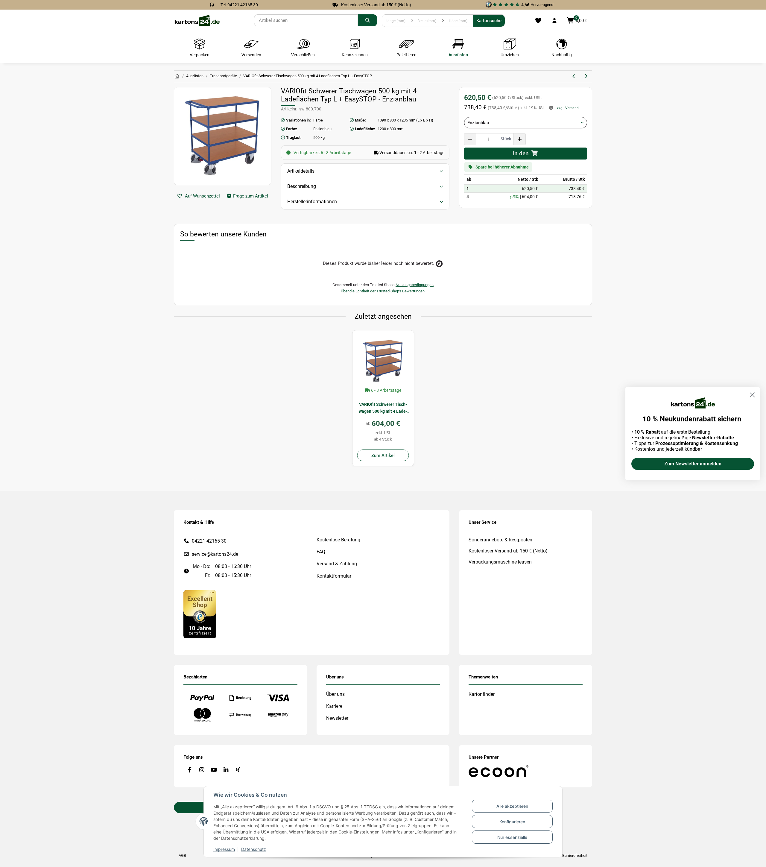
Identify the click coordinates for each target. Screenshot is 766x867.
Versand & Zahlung (337, 564)
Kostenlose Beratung (338, 540)
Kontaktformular (334, 576)
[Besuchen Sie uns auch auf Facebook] (189, 770)
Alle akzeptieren (512, 806)
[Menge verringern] (470, 139)
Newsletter (337, 718)
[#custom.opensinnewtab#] (199, 614)
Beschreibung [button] (301, 186)
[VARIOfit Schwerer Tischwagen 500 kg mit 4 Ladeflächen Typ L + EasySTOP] (383, 361)
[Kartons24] (197, 20)
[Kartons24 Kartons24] (177, 76)
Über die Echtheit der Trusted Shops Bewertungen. (383, 291)
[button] (554, 21)
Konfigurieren (512, 821)
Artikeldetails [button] (300, 171)
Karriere (334, 706)
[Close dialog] (752, 395)
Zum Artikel (383, 455)
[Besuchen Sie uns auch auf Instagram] (201, 770)
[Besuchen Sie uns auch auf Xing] (238, 770)
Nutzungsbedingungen (415, 285)
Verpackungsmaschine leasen (500, 562)
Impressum (224, 849)
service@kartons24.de (215, 554)
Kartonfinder (482, 694)
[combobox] (525, 122)
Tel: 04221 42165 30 (239, 4)
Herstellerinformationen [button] (312, 201)
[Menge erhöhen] (519, 139)
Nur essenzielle (512, 837)
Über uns (335, 694)
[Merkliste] (538, 21)
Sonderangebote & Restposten (500, 540)
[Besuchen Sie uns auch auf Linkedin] (226, 770)
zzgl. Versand (568, 108)
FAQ (321, 552)
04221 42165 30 (209, 541)
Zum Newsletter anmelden (692, 464)
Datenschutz (253, 849)
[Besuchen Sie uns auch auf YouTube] (214, 770)
